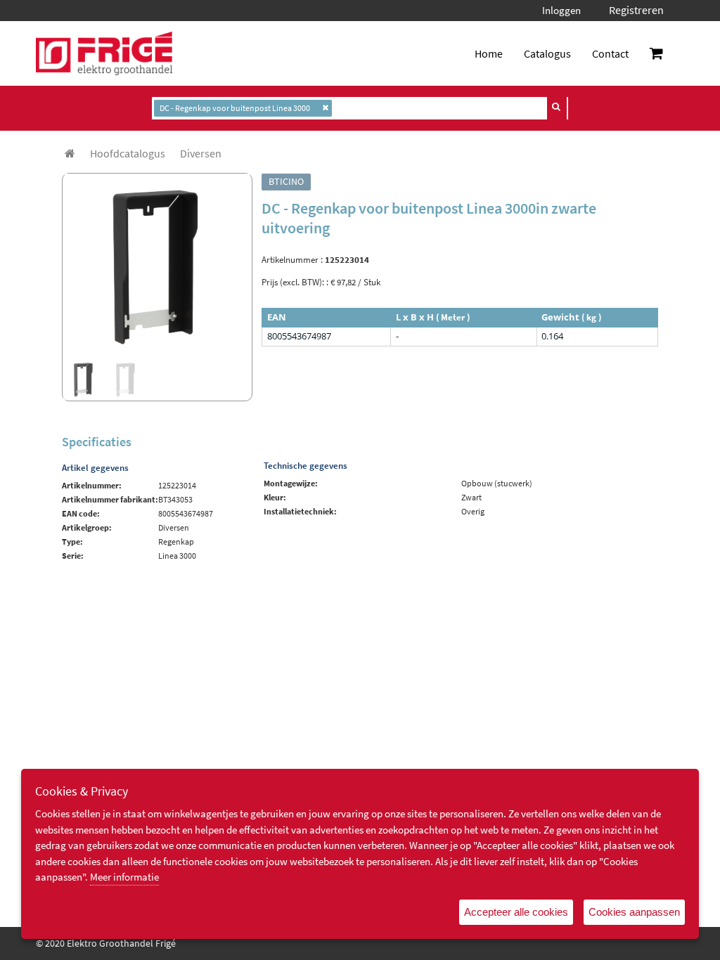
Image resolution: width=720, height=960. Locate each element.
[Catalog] (70, 153)
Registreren (636, 10)
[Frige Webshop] (104, 53)
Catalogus (547, 53)
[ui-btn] (557, 107)
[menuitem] (127, 153)
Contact (610, 53)
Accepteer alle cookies (516, 912)
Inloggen (561, 10)
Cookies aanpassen (634, 912)
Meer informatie (124, 876)
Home (489, 53)
